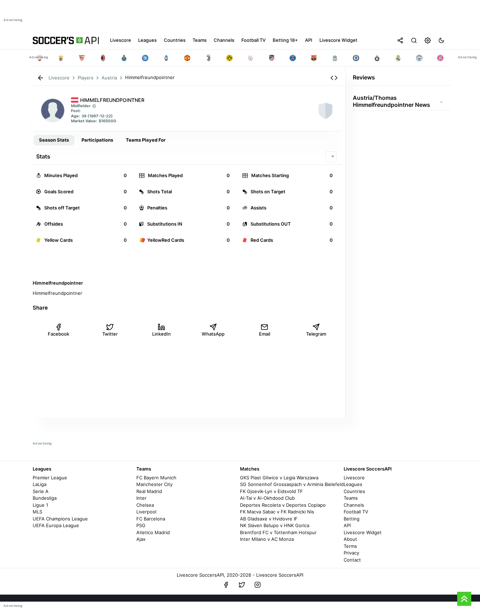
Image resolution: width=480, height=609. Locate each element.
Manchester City (154, 484)
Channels (354, 505)
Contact (352, 560)
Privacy (351, 553)
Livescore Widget (363, 532)
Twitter (110, 334)
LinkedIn (161, 334)
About (350, 539)
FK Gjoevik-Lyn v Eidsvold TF (271, 491)
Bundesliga (45, 498)
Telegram (316, 334)
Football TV (356, 511)
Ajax (140, 539)
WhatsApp (213, 334)
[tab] (54, 140)
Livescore (354, 477)
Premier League (50, 477)
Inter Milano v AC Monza (267, 539)
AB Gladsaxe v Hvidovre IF (269, 518)
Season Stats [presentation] (54, 140)
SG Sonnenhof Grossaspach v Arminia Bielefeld (292, 484)
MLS (37, 511)
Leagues (353, 484)
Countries (354, 491)
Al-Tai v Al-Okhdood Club (267, 498)
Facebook (58, 334)
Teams (351, 498)
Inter (141, 498)
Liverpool (146, 511)
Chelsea (145, 505)
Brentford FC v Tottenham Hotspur (278, 532)
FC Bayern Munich (156, 477)
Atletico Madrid (153, 532)
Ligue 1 (40, 505)
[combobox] (331, 156)
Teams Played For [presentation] (146, 140)
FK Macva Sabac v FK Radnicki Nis (277, 511)
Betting (351, 518)
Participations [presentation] (97, 140)
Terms (350, 546)
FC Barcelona (150, 518)
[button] (334, 78)
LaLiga (39, 484)
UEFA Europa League (56, 525)
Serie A (40, 491)
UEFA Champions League (60, 518)
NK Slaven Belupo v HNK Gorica (274, 525)
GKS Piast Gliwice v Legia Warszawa (279, 477)
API (347, 525)
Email (264, 334)
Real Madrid (149, 491)
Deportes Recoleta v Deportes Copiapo (283, 505)
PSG (140, 525)
